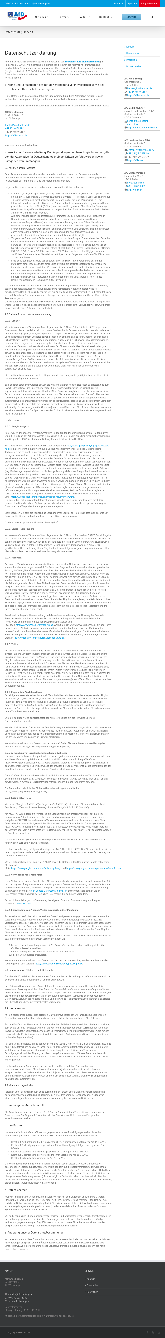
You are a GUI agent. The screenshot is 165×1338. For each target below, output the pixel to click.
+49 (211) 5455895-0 (138, 153)
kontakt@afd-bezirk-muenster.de (137, 122)
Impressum (131, 59)
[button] (152, 16)
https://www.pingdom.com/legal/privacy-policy (58, 963)
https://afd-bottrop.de (16, 135)
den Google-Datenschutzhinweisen (49, 890)
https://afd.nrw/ (135, 160)
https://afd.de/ (134, 189)
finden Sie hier (23, 903)
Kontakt (130, 46)
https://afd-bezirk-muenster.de (142, 127)
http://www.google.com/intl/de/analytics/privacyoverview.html (42, 496)
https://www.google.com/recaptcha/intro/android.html (93, 868)
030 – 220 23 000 (136, 186)
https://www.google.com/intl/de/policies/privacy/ (36, 868)
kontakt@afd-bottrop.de (17, 124)
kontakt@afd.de (135, 182)
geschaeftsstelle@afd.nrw (140, 149)
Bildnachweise (133, 66)
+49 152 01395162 (15, 128)
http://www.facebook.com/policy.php (34, 624)
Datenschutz (132, 53)
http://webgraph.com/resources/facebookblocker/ (40, 637)
